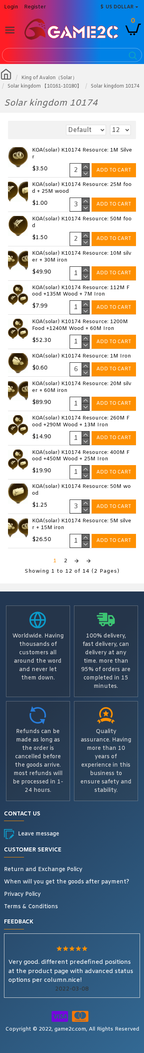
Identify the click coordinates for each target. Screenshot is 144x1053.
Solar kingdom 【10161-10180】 (45, 86)
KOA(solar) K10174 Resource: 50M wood (81, 490)
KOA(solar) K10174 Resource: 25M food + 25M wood (82, 188)
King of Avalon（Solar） (49, 78)
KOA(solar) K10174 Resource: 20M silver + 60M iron (81, 387)
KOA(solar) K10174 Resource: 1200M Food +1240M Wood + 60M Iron (80, 325)
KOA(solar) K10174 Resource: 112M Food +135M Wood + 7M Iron (81, 291)
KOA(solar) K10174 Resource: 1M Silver (82, 153)
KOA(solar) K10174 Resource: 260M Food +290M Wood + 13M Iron (81, 421)
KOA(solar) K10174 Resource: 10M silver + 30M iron (81, 257)
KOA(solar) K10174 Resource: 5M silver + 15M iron (81, 524)
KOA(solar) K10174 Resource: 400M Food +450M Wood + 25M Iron (81, 456)
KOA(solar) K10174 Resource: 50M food (82, 222)
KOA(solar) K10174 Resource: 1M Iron (81, 356)
